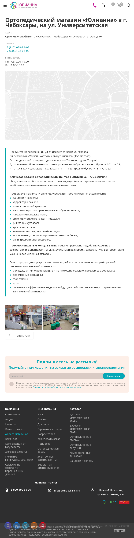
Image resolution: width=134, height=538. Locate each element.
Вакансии (11, 438)
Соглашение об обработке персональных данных (57, 387)
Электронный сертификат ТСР (48, 458)
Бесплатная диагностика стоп (48, 466)
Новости (10, 424)
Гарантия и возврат (50, 429)
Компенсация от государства (15, 445)
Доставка (43, 424)
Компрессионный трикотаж (80, 454)
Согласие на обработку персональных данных (14, 469)
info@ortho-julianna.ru (67, 490)
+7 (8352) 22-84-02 (17, 50)
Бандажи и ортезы (81, 460)
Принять (119, 530)
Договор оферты (16, 451)
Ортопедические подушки (80, 446)
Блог (40, 414)
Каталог (75, 409)
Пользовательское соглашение (48, 534)
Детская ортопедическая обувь (80, 417)
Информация (47, 409)
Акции (9, 419)
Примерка (44, 443)
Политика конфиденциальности (19, 458)
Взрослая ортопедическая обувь (80, 429)
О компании (12, 414)
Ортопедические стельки (80, 438)
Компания (12, 409)
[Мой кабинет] (103, 5)
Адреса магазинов (16, 434)
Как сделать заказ (49, 438)
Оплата (42, 419)
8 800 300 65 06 (21, 489)
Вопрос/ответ (46, 434)
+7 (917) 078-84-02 (17, 47)
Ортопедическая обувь (48, 450)
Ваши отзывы (14, 429)
